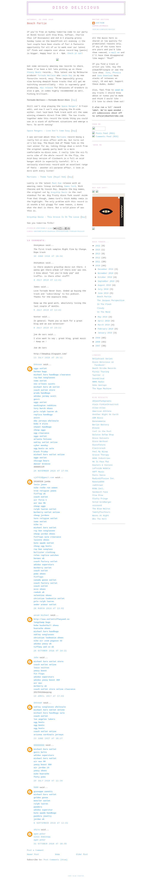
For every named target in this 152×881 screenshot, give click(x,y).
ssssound (97, 505)
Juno (107, 73)
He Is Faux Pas (100, 462)
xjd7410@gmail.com (44, 477)
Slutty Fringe (100, 499)
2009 (98, 338)
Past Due (56, 183)
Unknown (38, 364)
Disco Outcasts (100, 438)
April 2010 (104, 321)
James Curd (70, 186)
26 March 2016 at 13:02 (49, 608)
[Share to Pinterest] (68, 228)
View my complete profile (103, 29)
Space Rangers (69, 106)
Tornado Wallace (47, 75)
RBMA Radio (98, 382)
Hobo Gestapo (99, 385)
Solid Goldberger (101, 502)
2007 (98, 346)
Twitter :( (98, 375)
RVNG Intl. (98, 489)
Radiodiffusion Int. (103, 478)
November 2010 (106, 273)
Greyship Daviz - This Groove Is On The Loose (53, 217)
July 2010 (104, 289)
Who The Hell (99, 519)
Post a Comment (35, 850)
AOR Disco (97, 418)
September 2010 (107, 281)
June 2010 (104, 293)
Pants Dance (98, 475)
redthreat (97, 485)
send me (119, 90)
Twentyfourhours (101, 512)
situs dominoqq (42, 837)
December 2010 (106, 269)
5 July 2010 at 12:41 (47, 310)
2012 (98, 258)
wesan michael (41, 615)
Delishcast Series (102, 359)
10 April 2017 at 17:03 (49, 696)
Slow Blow (97, 495)
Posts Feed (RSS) (105, 133)
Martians (61, 137)
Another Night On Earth (105, 414)
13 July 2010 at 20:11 (48, 358)
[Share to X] (63, 228)
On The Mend (103, 312)
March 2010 (104, 325)
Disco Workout (100, 441)
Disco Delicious (76, 7)
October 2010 (105, 277)
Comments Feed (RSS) (106, 136)
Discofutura (98, 445)
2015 (98, 250)
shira (37, 830)
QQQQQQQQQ (39, 745)
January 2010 (105, 333)
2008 (98, 342)
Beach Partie (104, 297)
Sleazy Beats (34, 72)
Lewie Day (66, 75)
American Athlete (101, 411)
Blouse (95, 428)
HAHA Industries (101, 458)
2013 (98, 254)
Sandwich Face (100, 492)
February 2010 (106, 329)
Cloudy (100, 308)
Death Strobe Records (104, 368)
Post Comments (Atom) (55, 860)
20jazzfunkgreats (101, 401)
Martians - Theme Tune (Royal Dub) (46, 177)
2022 (98, 246)
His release (46, 88)
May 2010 (103, 317)
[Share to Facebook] (65, 228)
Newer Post (33, 854)
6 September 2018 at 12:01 (51, 823)
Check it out (74, 53)
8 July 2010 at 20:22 (47, 328)
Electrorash (98, 448)
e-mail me (114, 52)
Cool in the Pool (101, 431)
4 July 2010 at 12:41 (47, 280)
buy (74, 100)
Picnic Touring (100, 372)
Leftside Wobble (101, 468)
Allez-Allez (98, 408)
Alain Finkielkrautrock (105, 404)
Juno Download (105, 76)
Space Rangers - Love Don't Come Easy (48, 131)
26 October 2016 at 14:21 (50, 651)
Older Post (82, 854)
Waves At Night (100, 515)
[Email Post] (54, 228)
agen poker (40, 834)
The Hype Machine (101, 389)
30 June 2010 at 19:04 (48, 256)
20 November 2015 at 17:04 (51, 471)
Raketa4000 (98, 482)
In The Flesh (104, 304)
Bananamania (98, 421)
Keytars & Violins (102, 465)
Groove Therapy (100, 455)
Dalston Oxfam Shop (103, 435)
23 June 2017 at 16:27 (48, 738)
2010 (98, 266)
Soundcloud (98, 378)
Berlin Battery (100, 425)
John (36, 657)
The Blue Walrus (101, 509)
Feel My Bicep (100, 452)
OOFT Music (98, 472)
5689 (36, 787)
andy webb (99, 23)
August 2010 (105, 285)
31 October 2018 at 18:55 (50, 844)
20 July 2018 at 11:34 (48, 781)
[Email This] (57, 228)
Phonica (117, 73)
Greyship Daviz (59, 192)
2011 (98, 262)
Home (57, 854)
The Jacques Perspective (110, 300)
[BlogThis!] (60, 228)
